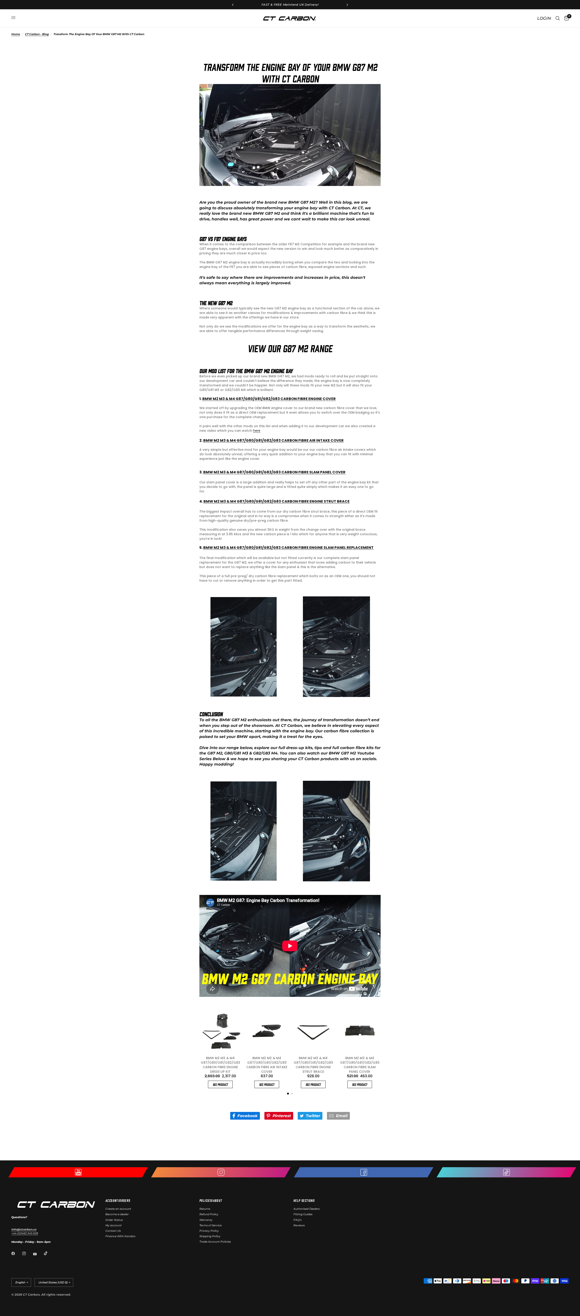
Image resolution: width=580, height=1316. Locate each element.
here (256, 430)
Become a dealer (117, 1214)
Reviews (299, 1225)
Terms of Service (210, 1225)
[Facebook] (16, 1253)
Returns (204, 1208)
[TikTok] (49, 1253)
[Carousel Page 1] (288, 1093)
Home (15, 34)
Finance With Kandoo (120, 1236)
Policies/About (210, 1200)
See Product (220, 1080)
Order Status (114, 1220)
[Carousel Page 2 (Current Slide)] (292, 1093)
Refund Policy (208, 1214)
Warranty (206, 1220)
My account (113, 1225)
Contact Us (113, 1230)
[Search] (557, 18)
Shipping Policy (209, 1236)
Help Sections (303, 1200)
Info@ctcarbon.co (23, 1229)
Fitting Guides (302, 1214)
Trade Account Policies (215, 1241)
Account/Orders (117, 1200)
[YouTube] (38, 1254)
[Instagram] (27, 1253)
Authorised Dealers (306, 1208)
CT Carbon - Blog (37, 34)
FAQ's (297, 1220)
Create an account (118, 1208)
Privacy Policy (209, 1230)
